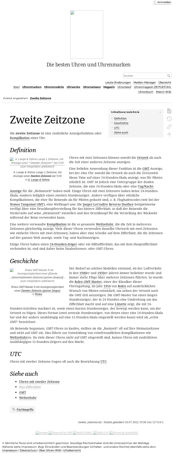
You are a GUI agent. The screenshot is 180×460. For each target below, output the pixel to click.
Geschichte (121, 123)
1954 (107, 286)
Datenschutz (28, 450)
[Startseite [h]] (86, 34)
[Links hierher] (169, 126)
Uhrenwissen (92, 87)
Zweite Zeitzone (40, 98)
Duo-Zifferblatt (30, 387)
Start (16, 87)
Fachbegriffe (25, 409)
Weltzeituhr (104, 224)
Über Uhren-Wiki (50, 450)
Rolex (38, 294)
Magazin (109, 87)
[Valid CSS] (101, 433)
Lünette (120, 304)
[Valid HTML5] (83, 433)
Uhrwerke (73, 87)
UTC (116, 127)
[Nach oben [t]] (169, 134)
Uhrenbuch (145, 91)
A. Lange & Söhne (39, 179)
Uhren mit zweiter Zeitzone (39, 382)
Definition (120, 118)
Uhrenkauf (124, 87)
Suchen (169, 75)
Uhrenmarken (31, 87)
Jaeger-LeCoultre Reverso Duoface (108, 204)
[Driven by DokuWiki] (123, 433)
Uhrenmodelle (54, 87)
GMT (145, 168)
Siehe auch (121, 132)
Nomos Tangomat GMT (27, 204)
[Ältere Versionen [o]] (169, 118)
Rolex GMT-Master (88, 282)
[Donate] (42, 433)
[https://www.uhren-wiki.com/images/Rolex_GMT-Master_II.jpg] (37, 276)
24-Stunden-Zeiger (63, 244)
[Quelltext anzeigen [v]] (169, 110)
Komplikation (20, 138)
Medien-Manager (144, 82)
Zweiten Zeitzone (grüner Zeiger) (40, 290)
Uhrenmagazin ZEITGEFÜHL (152, 87)
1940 (82, 273)
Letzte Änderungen (118, 82)
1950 (100, 273)
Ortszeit (142, 157)
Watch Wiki (163, 91)
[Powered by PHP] (60, 433)
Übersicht (164, 82)
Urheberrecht (72, 450)
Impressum (10, 450)
